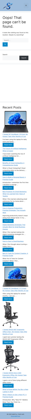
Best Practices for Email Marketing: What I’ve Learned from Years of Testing (15, 194)
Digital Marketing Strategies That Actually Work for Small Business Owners (14, 227)
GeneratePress (15, 416)
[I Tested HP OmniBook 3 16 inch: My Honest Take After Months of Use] (15, 122)
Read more (8, 145)
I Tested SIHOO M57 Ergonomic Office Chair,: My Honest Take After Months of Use (15, 332)
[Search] (5, 44)
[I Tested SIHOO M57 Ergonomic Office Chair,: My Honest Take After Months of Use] (10, 315)
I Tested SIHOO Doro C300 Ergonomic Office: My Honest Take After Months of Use (15, 375)
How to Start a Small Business (13, 241)
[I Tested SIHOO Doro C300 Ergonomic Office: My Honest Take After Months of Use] (11, 358)
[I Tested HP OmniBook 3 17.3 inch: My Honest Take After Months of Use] (15, 277)
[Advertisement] (15, 83)
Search (5, 54)
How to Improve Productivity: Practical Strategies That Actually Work (14, 210)
